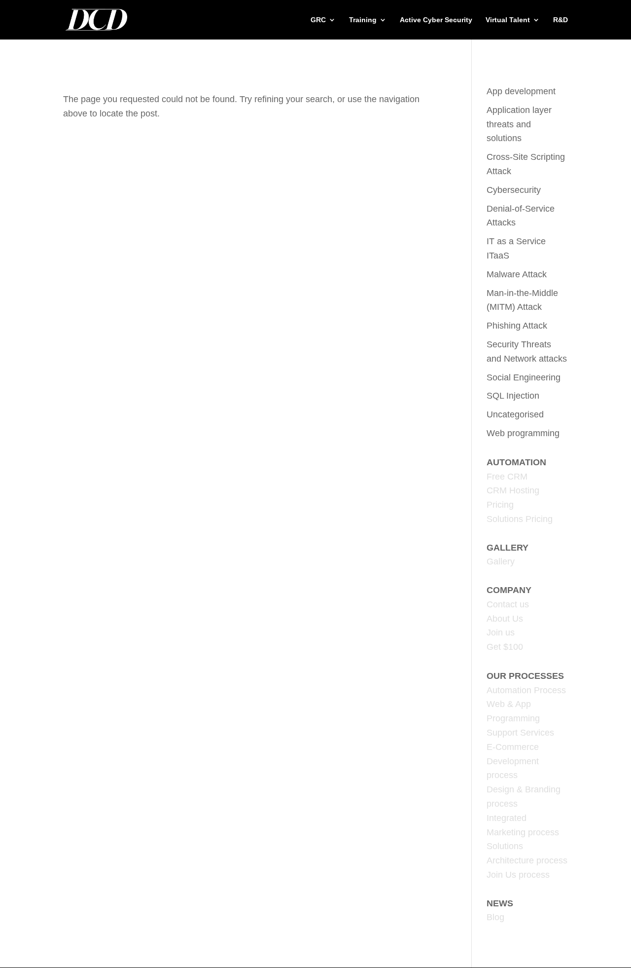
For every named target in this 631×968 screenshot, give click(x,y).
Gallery (501, 561)
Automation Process (526, 690)
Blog (495, 917)
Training (363, 20)
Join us (501, 632)
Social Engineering (524, 377)
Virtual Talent (508, 20)
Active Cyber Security (436, 20)
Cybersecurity (514, 190)
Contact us (508, 604)
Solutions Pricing (520, 519)
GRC (318, 20)
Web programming (523, 433)
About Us (505, 619)
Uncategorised (515, 414)
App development (521, 91)
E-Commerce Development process (513, 761)
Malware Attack (517, 274)
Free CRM (507, 477)
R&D (560, 20)
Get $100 (505, 647)
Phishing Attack (517, 326)
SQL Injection (513, 396)
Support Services (520, 733)
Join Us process (518, 875)
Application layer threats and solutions (519, 124)
